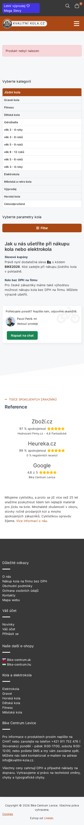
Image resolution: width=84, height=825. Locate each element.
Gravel (7, 693)
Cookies (7, 814)
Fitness (7, 708)
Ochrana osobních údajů (20, 591)
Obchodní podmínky (17, 586)
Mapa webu (11, 600)
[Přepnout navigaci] (64, 24)
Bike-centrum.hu (18, 664)
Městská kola (12, 712)
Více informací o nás (31, 521)
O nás (6, 576)
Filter (43, 228)
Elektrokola (10, 689)
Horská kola (11, 698)
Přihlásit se (10, 634)
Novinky (8, 624)
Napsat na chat (22, 335)
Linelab (48, 818)
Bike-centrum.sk (18, 660)
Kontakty (8, 595)
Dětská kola (11, 703)
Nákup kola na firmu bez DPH (24, 581)
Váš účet (8, 629)
